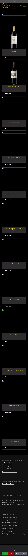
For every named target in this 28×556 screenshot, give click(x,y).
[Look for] (20, 6)
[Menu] (24, 6)
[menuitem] (20, 6)
